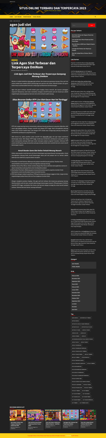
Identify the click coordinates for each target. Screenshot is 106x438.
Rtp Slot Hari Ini (79, 71)
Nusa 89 (44, 187)
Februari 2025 (75, 287)
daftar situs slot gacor (86, 326)
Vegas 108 (73, 170)
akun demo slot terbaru (85, 317)
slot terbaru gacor (84, 402)
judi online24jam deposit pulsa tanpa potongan (82, 339)
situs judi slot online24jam (78, 372)
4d (78, 199)
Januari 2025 (75, 289)
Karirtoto (73, 130)
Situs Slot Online (90, 62)
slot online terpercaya (88, 399)
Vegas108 (73, 150)
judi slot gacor (75, 342)
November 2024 (76, 295)
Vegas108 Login (47, 136)
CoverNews (68, 435)
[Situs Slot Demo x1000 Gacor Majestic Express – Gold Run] (53, 415)
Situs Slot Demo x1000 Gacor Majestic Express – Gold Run (83, 44)
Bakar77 (73, 250)
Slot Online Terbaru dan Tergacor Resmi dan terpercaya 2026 (82, 35)
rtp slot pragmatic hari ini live (78, 363)
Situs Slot (75, 111)
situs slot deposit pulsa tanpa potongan (81, 381)
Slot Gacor (81, 180)
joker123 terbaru (75, 336)
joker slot (83, 336)
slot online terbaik (86, 396)
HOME (11, 16)
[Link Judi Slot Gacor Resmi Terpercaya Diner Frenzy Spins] (35, 415)
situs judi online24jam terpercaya (79, 369)
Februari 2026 (75, 275)
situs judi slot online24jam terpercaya (80, 375)
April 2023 (74, 309)
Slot (89, 91)
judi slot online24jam (76, 345)
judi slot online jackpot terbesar (79, 351)
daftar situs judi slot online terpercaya (80, 323)
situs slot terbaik (88, 387)
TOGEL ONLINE (37, 16)
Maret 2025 (75, 284)
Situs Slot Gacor (77, 160)
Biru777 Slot (74, 191)
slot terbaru (75, 402)
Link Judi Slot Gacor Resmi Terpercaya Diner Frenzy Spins (82, 40)
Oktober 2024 (75, 298)
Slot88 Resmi (86, 231)
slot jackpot (18, 128)
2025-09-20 (48, 427)
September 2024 (76, 301)
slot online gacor (76, 396)
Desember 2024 (76, 292)
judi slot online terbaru (77, 354)
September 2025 (76, 281)
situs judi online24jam (76, 366)
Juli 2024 (74, 304)
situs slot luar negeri (76, 384)
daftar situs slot (75, 326)
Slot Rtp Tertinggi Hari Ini (17, 70)
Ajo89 (72, 140)
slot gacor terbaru (76, 393)
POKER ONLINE (27, 16)
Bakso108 (73, 209)
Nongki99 (73, 239)
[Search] (95, 16)
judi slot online (84, 342)
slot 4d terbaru (85, 390)
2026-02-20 (13, 428)
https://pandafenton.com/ (79, 219)
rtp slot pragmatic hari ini (77, 360)
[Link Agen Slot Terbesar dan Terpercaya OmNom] (70, 415)
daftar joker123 (75, 320)
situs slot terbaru (76, 390)
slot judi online (86, 393)
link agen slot (31, 81)
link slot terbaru (88, 354)
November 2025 (76, 278)
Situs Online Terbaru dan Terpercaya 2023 (52, 8)
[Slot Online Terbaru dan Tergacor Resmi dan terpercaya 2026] (18, 415)
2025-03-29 (25, 70)
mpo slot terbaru (76, 357)
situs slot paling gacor (77, 387)
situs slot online (87, 384)
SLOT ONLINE (18, 16)
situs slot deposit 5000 (76, 378)
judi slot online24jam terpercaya (79, 348)
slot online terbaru (76, 399)
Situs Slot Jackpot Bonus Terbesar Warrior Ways (82, 54)
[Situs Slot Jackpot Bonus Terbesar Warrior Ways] (88, 415)
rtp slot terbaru (91, 363)
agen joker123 (75, 317)
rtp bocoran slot (85, 357)
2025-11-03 (31, 428)
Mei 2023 (74, 306)
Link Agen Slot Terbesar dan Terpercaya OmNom (34, 65)
